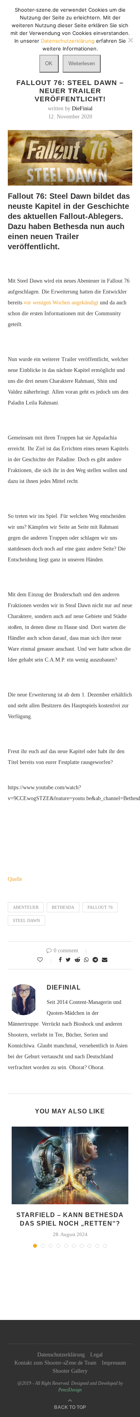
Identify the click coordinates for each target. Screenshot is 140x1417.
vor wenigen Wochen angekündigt (61, 303)
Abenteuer (25, 907)
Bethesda (63, 907)
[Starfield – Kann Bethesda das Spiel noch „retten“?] (70, 1165)
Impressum (114, 1363)
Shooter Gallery (70, 1371)
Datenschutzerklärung (61, 1355)
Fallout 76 (100, 907)
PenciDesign (70, 1390)
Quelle (15, 879)
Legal (96, 1355)
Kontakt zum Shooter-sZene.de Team (55, 1363)
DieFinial (82, 108)
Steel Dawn (26, 920)
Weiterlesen (81, 63)
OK (48, 63)
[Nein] (130, 40)
